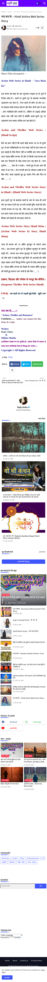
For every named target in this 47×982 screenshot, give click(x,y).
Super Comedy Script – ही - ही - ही (25, 620)
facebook (13, 722)
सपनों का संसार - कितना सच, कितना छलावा (33, 785)
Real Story (5, 858)
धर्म (43, 858)
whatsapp (37, 722)
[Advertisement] (23, 820)
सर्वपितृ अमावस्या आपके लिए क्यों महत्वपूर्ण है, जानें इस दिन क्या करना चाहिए (29, 688)
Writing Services (33, 858)
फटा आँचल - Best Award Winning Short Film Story (29, 610)
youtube (13, 728)
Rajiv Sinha (7, 332)
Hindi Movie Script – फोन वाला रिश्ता (25, 631)
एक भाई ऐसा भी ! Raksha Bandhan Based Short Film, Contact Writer (21, 537)
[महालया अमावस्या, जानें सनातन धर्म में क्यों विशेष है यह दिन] (6, 679)
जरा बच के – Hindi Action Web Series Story (28, 698)
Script (10, 12)
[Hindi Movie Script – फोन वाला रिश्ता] (6, 634)
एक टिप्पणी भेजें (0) (23, 562)
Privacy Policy (36, 960)
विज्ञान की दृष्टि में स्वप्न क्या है (9, 784)
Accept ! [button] (7, 977)
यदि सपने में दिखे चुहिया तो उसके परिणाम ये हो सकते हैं (10, 760)
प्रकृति (4, 862)
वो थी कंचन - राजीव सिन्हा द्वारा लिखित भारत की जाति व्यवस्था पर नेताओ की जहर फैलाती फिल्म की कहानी (21, 496)
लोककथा (12, 862)
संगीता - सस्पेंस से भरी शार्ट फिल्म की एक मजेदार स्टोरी (21, 456)
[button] (38, 3)
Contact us (24, 960)
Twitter (27, 364)
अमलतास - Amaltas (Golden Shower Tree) (28, 653)
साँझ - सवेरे (21, 862)
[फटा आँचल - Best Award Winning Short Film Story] (6, 612)
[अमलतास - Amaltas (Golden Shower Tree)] (6, 656)
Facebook (16, 364)
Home (7, 960)
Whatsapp (38, 364)
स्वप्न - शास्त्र (32, 862)
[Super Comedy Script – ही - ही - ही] (6, 623)
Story (22, 858)
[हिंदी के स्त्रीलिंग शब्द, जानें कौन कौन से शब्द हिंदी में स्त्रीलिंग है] (6, 667)
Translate (17, 937)
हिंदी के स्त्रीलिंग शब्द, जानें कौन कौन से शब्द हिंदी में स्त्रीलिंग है (29, 666)
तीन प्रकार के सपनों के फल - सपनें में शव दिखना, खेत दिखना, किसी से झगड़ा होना (35, 760)
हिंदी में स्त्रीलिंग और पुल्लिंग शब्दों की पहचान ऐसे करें (29, 642)
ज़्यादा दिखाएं (41, 419)
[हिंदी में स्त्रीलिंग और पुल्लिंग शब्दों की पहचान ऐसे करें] (6, 645)
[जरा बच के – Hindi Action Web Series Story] (6, 701)
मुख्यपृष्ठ (3, 12)
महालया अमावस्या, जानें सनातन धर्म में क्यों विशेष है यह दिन (29, 677)
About (15, 960)
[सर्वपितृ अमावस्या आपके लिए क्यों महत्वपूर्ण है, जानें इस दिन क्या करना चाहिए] (6, 690)
